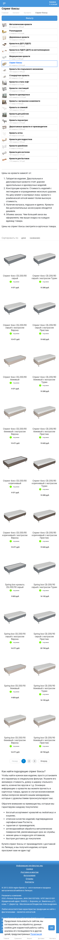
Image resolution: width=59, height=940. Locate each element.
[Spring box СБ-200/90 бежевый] (15, 667)
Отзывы (29, 879)
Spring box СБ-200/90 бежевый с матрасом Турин (44, 688)
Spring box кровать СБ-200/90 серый (15, 585)
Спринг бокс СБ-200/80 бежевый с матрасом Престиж (44, 431)
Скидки (29, 869)
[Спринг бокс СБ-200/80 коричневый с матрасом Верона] (15, 514)
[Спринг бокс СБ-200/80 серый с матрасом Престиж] (44, 307)
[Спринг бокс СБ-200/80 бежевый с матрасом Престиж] (44, 410)
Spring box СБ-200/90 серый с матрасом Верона (15, 636)
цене (23, 238)
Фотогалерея (29, 875)
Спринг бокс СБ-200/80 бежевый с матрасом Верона (15, 431)
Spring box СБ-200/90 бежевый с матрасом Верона (15, 740)
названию (35, 238)
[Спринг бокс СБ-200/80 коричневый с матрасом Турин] (44, 462)
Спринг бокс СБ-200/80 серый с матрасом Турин (44, 277)
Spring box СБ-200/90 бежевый (15, 687)
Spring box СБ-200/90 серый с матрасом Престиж (44, 636)
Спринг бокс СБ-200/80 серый (15, 277)
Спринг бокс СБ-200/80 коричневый (15, 482)
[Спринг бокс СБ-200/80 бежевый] (15, 359)
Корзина (52, 2)
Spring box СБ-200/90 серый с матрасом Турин (44, 585)
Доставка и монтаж (30, 872)
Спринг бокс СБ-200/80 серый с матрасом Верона (15, 328)
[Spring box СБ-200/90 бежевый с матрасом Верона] (15, 719)
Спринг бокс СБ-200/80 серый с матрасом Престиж (44, 328)
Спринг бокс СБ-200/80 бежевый (15, 378)
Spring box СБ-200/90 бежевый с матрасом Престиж (44, 740)
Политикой (36, 934)
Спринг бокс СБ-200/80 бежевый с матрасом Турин (44, 379)
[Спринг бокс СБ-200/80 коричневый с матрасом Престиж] (44, 514)
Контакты (29, 882)
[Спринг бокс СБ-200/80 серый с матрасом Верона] (15, 307)
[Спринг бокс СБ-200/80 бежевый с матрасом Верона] (15, 410)
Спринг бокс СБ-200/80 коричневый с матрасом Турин (44, 483)
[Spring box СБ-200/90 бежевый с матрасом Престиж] (44, 719)
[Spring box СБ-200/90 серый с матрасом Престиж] (44, 615)
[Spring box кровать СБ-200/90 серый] (15, 566)
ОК (51, 927)
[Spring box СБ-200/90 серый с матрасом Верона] (15, 615)
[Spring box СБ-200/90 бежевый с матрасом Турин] (44, 667)
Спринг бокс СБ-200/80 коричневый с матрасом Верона (14, 535)
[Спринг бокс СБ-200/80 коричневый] (15, 462)
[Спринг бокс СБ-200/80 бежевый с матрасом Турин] (44, 359)
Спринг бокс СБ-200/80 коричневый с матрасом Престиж (44, 535)
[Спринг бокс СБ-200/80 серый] (15, 257)
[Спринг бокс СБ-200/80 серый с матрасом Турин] (44, 257)
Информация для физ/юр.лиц (29, 866)
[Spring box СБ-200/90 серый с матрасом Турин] (44, 566)
